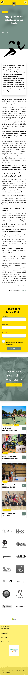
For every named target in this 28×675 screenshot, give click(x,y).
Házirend (4, 633)
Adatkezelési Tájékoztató (5, 627)
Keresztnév (5, 324)
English (23, 290)
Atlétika (5, 12)
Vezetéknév (5, 316)
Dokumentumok (7, 642)
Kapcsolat (4, 637)
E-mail (4, 332)
